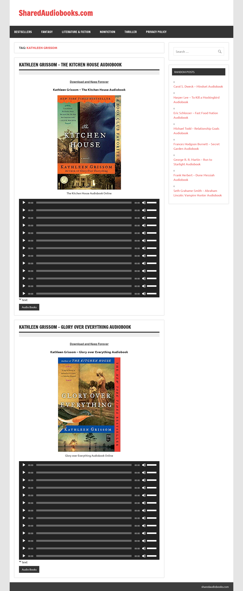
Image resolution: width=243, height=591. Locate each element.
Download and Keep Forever (89, 82)
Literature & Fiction (76, 32)
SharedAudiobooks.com (56, 12)
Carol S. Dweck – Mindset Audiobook (198, 86)
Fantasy (47, 32)
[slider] (152, 202)
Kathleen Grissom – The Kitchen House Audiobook (70, 64)
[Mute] (144, 203)
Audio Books (29, 307)
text (25, 300)
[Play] (24, 203)
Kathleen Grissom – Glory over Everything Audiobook (75, 327)
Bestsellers (23, 32)
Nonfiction (107, 32)
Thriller (131, 32)
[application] (89, 202)
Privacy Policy (156, 32)
